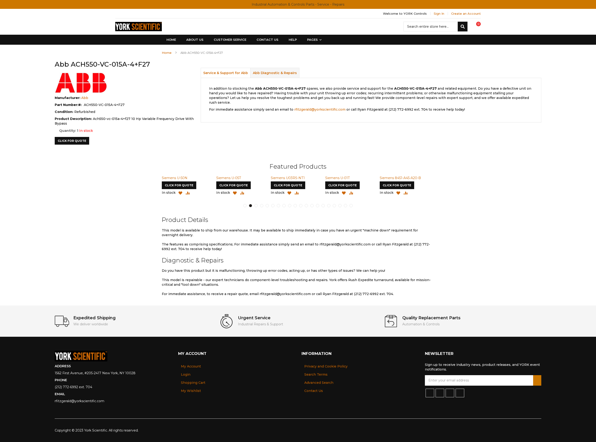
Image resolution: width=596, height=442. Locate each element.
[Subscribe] (537, 380)
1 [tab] (245, 205)
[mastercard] (538, 430)
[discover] (523, 430)
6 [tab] (272, 205)
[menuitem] (313, 40)
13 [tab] (312, 205)
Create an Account (466, 13)
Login (185, 374)
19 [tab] (345, 205)
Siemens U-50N (174, 178)
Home (167, 52)
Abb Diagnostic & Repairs (275, 73)
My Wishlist (191, 391)
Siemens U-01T (337, 178)
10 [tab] (295, 205)
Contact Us (313, 391)
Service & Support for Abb (225, 73)
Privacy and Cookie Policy (326, 366)
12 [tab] (306, 205)
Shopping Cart (193, 383)
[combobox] (435, 26)
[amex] (531, 430)
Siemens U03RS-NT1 (288, 178)
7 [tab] (278, 205)
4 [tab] (261, 205)
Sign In (439, 13)
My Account (191, 366)
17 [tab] (334, 205)
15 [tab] (323, 205)
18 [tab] (340, 205)
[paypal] (515, 430)
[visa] (508, 430)
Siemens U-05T (228, 178)
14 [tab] (317, 205)
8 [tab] (284, 205)
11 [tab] (300, 205)
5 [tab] (267, 205)
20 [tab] (351, 205)
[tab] (226, 73)
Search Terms (316, 374)
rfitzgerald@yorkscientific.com (319, 109)
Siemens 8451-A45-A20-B (400, 178)
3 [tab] (256, 205)
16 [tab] (328, 205)
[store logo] (138, 27)
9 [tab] (289, 205)
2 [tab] (250, 205)
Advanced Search (318, 383)
